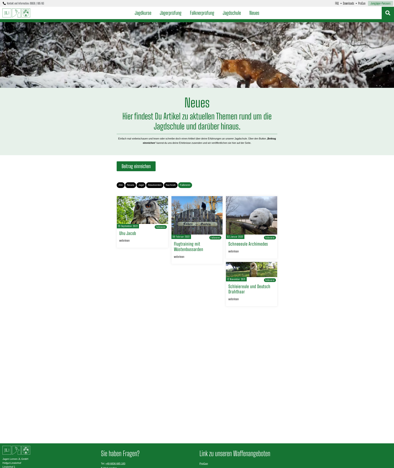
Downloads (348, 3)
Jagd (141, 185)
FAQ (337, 3)
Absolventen (155, 185)
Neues (254, 13)
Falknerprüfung (202, 13)
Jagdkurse (143, 13)
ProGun (362, 3)
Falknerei (185, 185)
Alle (121, 185)
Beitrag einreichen (136, 166)
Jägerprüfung (170, 13)
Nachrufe (171, 185)
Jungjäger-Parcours (380, 3)
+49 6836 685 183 (115, 463)
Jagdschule (232, 13)
